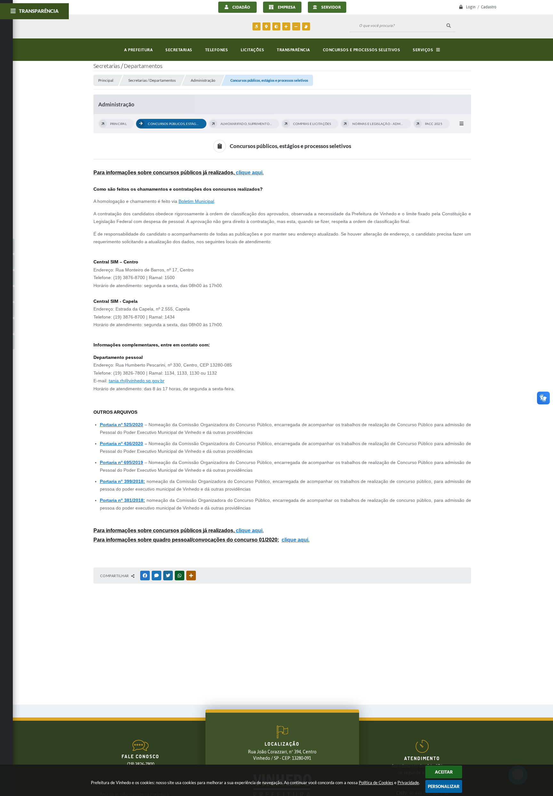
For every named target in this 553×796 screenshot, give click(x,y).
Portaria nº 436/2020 (121, 443)
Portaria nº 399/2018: (122, 481)
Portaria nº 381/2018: (122, 500)
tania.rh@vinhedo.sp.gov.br (136, 380)
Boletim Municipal (196, 201)
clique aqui (249, 172)
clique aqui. (295, 540)
